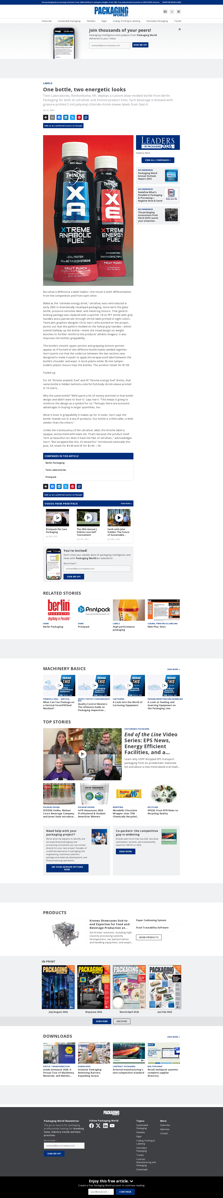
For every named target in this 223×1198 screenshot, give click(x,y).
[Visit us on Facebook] (91, 1125)
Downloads (84, 1066)
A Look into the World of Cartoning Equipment (127, 704)
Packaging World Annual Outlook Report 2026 (147, 176)
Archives (122, 1021)
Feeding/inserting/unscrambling (165, 699)
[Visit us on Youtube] (112, 1125)
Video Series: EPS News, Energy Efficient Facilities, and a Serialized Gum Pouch (151, 743)
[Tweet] (72, 117)
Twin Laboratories (55, 470)
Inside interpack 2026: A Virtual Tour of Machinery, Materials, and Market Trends (59, 1072)
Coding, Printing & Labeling (163, 623)
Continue (125, 1191)
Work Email (70, 563)
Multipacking (155, 1066)
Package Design (51, 807)
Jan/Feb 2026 (165, 1012)
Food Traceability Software (152, 927)
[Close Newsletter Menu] (179, 29)
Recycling (153, 807)
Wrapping (118, 807)
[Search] (171, 11)
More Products (148, 937)
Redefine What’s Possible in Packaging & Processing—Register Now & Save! (150, 196)
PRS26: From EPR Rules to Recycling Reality (163, 812)
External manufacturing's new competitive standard (128, 1071)
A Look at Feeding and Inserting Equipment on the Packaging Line (162, 705)
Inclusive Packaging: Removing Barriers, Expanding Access (90, 1072)
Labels (47, 83)
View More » (173, 669)
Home (46, 623)
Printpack (50, 477)
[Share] (59, 117)
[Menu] (178, 11)
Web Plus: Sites (157, 626)
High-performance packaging (124, 628)
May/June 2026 (93, 1012)
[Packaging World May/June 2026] (93, 987)
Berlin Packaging (55, 462)
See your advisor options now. (67, 868)
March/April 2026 (129, 1012)
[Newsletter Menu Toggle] (165, 11)
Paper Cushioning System (151, 920)
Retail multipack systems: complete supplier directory (163, 1072)
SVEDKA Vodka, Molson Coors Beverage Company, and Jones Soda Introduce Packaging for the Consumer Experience (59, 813)
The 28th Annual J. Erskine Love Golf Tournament (87, 532)
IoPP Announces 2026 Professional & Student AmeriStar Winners (92, 813)
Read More (125, 851)
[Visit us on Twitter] (98, 1125)
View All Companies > (158, 160)
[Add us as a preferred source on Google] (86, 117)
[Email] (52, 117)
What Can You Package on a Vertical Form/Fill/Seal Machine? (58, 705)
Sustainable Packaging (136, 729)
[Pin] (79, 117)
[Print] (45, 117)
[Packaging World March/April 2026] (129, 987)
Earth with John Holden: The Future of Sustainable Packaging (118, 532)
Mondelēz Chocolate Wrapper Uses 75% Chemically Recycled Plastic (125, 813)
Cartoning (118, 699)
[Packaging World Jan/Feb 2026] (164, 987)
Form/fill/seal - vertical (56, 699)
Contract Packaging (124, 1066)
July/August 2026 (58, 1012)
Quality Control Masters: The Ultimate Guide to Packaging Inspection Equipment (92, 707)
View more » (126, 503)
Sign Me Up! (140, 44)
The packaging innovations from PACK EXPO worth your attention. (148, 216)
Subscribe (102, 1021)
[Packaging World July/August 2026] (58, 987)
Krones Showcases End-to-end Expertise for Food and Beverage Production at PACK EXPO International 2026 (110, 924)
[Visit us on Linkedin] (105, 1125)
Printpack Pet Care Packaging (56, 531)
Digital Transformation (56, 1066)
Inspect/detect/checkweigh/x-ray (94, 700)
